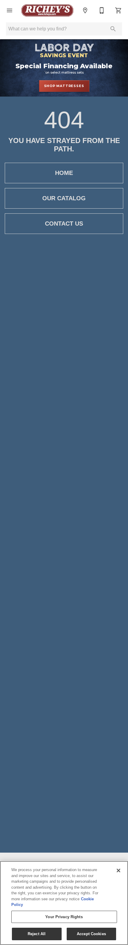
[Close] (118, 870)
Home (64, 173)
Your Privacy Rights (63, 917)
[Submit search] (113, 29)
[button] (9, 10)
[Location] (85, 10)
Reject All (37, 934)
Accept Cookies (91, 934)
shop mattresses (64, 86)
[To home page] (47, 10)
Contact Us (64, 223)
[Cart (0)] (118, 10)
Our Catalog (64, 198)
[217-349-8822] (102, 10)
